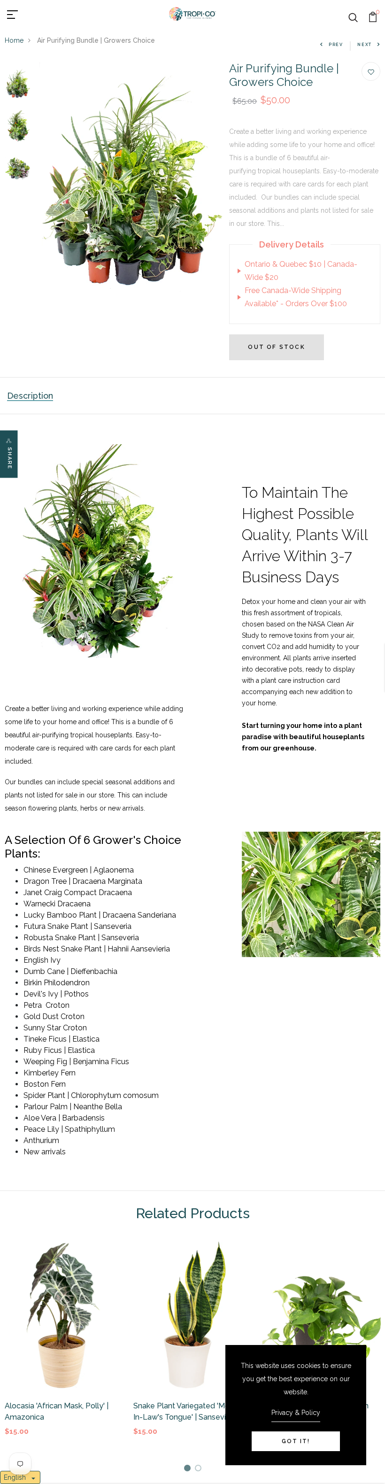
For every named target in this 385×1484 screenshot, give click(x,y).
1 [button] (189, 1469)
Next (364, 44)
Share (10, 458)
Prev (336, 44)
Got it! (296, 1441)
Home (14, 40)
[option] (17, 83)
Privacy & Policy (295, 1412)
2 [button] (199, 1469)
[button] (20, 1477)
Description (30, 396)
